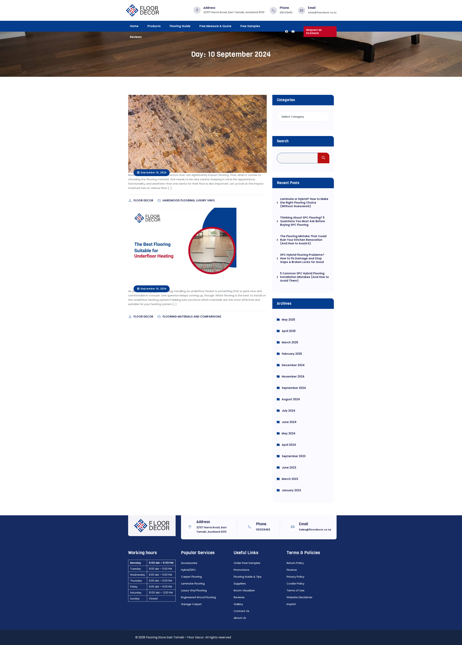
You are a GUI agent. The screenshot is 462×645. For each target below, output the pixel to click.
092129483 (286, 12)
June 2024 (289, 422)
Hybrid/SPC (188, 570)
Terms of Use (295, 590)
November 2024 (293, 376)
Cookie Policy (295, 583)
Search (283, 141)
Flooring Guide (180, 26)
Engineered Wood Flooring (198, 597)
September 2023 (294, 456)
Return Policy (295, 563)
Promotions (241, 570)
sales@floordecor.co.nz (322, 12)
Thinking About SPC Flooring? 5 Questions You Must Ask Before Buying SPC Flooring (302, 221)
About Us (240, 618)
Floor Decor (144, 200)
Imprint (291, 604)
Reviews (136, 37)
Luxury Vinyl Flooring (194, 590)
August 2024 (291, 399)
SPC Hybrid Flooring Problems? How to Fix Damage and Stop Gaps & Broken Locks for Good (302, 258)
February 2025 (292, 354)
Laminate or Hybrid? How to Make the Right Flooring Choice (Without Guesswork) (304, 202)
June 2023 (289, 467)
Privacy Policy (295, 577)
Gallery (238, 604)
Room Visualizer (244, 590)
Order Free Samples (247, 563)
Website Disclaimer (299, 597)
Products (154, 26)
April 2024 (289, 445)
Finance (292, 570)
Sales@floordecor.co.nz (315, 529)
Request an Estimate (314, 31)
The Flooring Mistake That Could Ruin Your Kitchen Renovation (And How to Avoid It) (303, 239)
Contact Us (241, 611)
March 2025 (290, 342)
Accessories (189, 563)
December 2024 (293, 365)
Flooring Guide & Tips (247, 577)
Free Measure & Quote (215, 26)
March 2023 (290, 479)
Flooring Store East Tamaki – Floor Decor (175, 637)
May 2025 (288, 320)
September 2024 (294, 388)
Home (134, 26)
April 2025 (289, 331)
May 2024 (288, 433)
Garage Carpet (191, 604)
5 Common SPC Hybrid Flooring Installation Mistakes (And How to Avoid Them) (304, 276)
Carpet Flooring (191, 577)
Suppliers (240, 583)
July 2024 (288, 411)
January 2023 (291, 490)
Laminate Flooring (193, 583)
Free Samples (250, 26)
